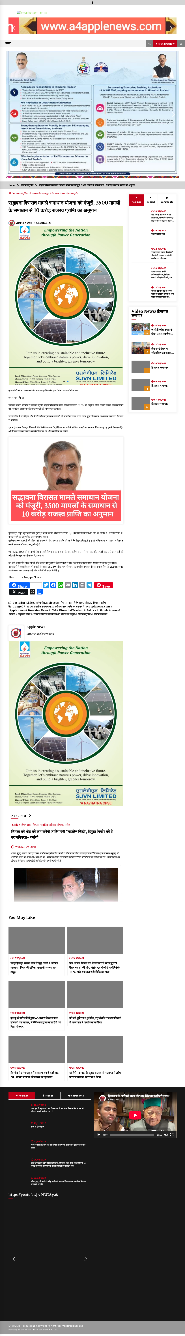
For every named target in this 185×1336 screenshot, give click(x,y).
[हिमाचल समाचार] (141, 367)
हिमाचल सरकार (100, 614)
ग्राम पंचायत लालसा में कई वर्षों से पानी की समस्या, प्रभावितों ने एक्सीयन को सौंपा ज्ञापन (161, 255)
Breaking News (38, 610)
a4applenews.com (97, 606)
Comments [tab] (167, 201)
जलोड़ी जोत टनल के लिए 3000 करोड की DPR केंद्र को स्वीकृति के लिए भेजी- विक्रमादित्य (162, 332)
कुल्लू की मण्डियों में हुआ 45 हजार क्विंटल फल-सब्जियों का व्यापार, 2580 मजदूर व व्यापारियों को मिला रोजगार (35, 1022)
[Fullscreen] (172, 1135)
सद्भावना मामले (24, 614)
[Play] (98, 1135)
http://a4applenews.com (40, 633)
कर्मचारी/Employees (27, 193)
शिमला (63, 193)
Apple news (17, 610)
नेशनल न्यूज (44, 193)
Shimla (103, 610)
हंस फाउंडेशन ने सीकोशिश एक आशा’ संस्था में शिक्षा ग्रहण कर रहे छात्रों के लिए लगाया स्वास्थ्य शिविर (162, 351)
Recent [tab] (151, 201)
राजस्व (115, 610)
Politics (91, 610)
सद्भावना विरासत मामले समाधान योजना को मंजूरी (54, 614)
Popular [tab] (136, 201)
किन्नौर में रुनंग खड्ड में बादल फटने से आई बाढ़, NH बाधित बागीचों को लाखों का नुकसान (34, 1075)
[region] (92, 27)
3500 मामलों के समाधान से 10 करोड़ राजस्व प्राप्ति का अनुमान (54, 606)
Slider (12, 193)
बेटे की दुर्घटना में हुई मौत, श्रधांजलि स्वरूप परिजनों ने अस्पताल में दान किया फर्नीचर (95, 1020)
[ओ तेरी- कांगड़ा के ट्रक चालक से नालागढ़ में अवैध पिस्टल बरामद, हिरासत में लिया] (95, 1049)
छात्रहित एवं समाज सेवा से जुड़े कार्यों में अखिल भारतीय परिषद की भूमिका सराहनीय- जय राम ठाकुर (34, 967)
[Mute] (166, 1135)
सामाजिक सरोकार (48, 824)
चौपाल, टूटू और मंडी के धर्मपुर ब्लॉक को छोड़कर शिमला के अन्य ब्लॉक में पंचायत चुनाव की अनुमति (162, 294)
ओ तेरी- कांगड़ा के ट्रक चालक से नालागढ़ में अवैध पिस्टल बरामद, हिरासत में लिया (95, 1075)
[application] (135, 1115)
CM (53, 610)
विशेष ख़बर (55, 193)
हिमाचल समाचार (159, 367)
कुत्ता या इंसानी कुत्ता (158, 234)
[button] (14, 28)
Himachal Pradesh (71, 610)
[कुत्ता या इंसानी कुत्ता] (141, 234)
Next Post (18, 816)
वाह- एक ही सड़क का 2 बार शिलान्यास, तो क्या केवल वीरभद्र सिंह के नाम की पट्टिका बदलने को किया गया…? (162, 217)
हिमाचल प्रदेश (72, 193)
